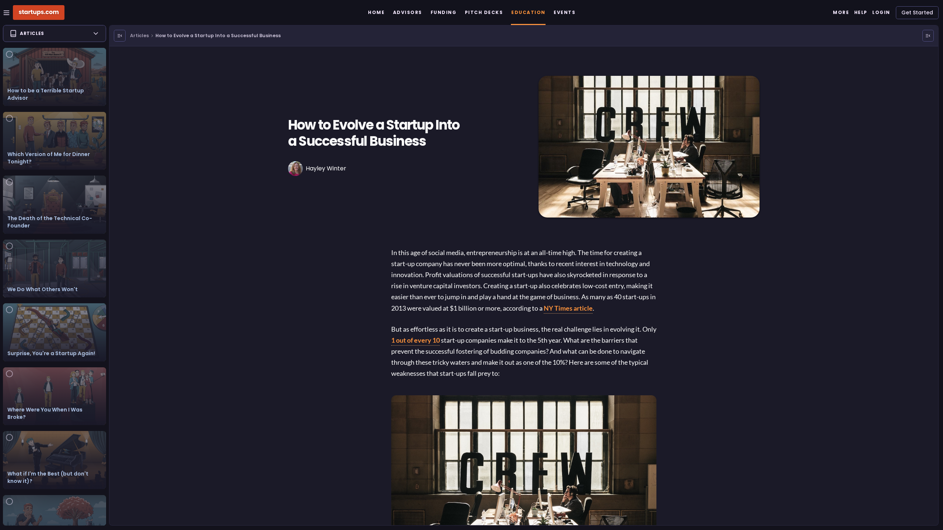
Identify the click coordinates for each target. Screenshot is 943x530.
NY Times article (568, 308)
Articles (139, 35)
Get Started (917, 12)
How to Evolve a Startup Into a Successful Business (218, 35)
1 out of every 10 (415, 340)
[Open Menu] (120, 36)
